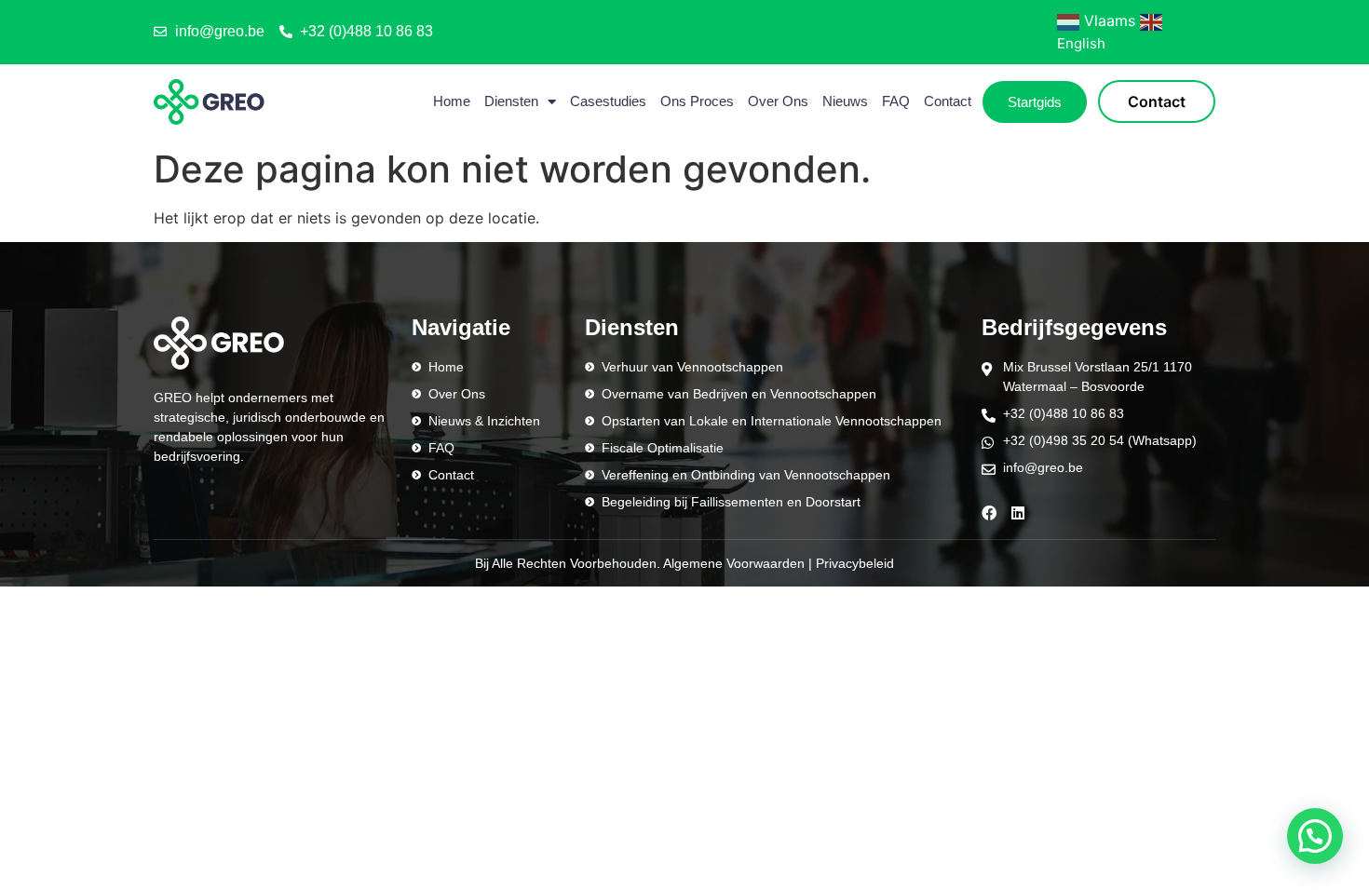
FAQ (896, 101)
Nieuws (845, 101)
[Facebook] (989, 513)
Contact (947, 101)
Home (451, 101)
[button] (1315, 836)
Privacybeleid (855, 563)
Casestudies (608, 101)
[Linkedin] (1017, 513)
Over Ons (778, 101)
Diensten (511, 101)
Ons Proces (697, 101)
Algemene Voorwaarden (734, 563)
